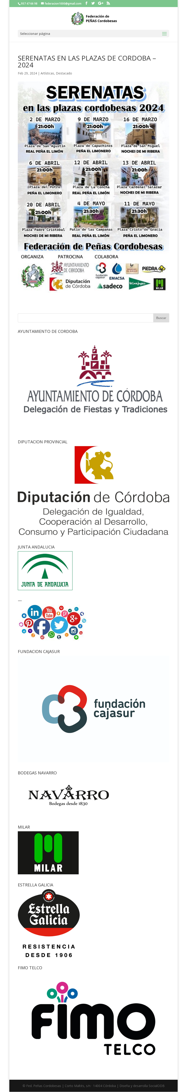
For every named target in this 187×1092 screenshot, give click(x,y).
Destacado (64, 73)
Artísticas (47, 73)
